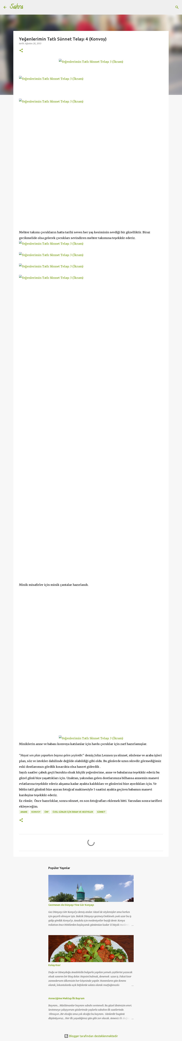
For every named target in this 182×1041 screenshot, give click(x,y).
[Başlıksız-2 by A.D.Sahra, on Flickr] (51, 101)
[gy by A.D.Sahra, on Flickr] (51, 243)
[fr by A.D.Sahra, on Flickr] (51, 255)
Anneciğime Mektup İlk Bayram (66, 998)
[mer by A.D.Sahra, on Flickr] (91, 61)
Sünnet (101, 812)
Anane (23, 812)
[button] (21, 50)
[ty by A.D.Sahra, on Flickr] (51, 266)
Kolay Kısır (54, 965)
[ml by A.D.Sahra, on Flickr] (51, 278)
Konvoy (35, 812)
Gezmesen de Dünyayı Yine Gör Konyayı (71, 904)
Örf (46, 812)
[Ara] (28, 7)
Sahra (16, 7)
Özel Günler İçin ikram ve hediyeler (73, 812)
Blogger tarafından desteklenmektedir (93, 1036)
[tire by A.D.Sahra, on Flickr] (51, 79)
